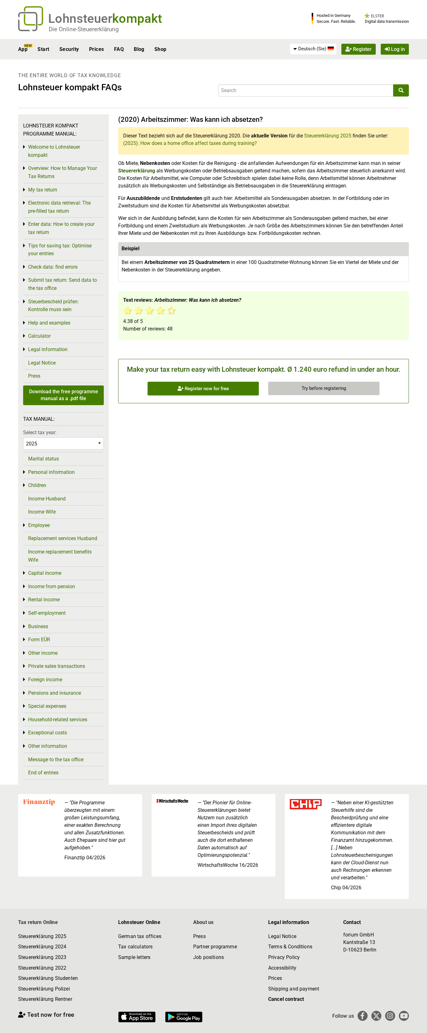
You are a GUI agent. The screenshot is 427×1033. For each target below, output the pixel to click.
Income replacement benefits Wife (60, 556)
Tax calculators (135, 947)
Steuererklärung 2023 (42, 957)
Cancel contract (286, 999)
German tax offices (139, 936)
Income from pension (51, 586)
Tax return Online (38, 922)
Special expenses (47, 706)
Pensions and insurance (54, 693)
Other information (47, 746)
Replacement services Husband (62, 538)
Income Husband (47, 499)
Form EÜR (39, 640)
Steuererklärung (136, 171)
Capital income (44, 573)
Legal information (48, 349)
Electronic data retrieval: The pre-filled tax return (59, 207)
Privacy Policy (284, 957)
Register (362, 49)
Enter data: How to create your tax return (61, 228)
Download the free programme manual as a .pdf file (63, 395)
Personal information (51, 472)
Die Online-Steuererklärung (84, 29)
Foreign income (45, 680)
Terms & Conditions (290, 947)
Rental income (44, 600)
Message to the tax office (55, 759)
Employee (39, 525)
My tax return (42, 190)
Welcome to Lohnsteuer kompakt (54, 151)
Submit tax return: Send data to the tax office (62, 284)
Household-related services (57, 720)
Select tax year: (40, 432)
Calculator (39, 336)
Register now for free (206, 388)
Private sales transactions (56, 666)
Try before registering (324, 388)
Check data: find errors (53, 267)
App (23, 49)
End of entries (43, 773)
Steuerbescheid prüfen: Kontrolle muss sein (53, 306)
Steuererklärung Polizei (44, 989)
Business (38, 626)
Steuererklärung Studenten (48, 978)
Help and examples (49, 323)
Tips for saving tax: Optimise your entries (60, 250)
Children (37, 485)
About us (203, 922)
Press (34, 376)
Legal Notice (42, 363)
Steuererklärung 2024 (42, 947)
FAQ (119, 49)
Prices (96, 49)
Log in (397, 49)
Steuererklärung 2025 (327, 136)
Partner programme (215, 947)
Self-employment (47, 613)
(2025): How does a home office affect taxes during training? (190, 143)
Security (69, 49)
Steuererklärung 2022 (42, 968)
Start (43, 49)
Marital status (43, 459)
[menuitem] (313, 49)
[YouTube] (404, 1016)
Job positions (208, 957)
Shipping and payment (293, 989)
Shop (160, 49)
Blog (139, 49)
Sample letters (134, 957)
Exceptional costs (47, 733)
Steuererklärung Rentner (45, 999)
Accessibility (282, 968)
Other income (43, 653)
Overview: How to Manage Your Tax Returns (62, 172)
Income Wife (42, 512)
